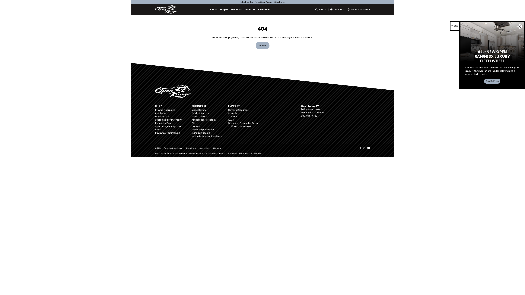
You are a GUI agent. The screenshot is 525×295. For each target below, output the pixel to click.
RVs (212, 9)
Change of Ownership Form (243, 123)
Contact (232, 116)
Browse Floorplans (165, 110)
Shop (223, 9)
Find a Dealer (162, 116)
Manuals (232, 113)
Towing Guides (199, 116)
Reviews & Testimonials (167, 133)
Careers (196, 126)
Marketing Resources (203, 129)
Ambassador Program (204, 119)
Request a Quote (164, 123)
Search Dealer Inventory (168, 119)
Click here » (279, 2)
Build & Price (492, 81)
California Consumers (239, 126)
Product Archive (200, 113)
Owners (235, 9)
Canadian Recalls (201, 133)
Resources (264, 9)
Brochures (160, 113)
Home (262, 45)
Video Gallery (199, 110)
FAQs (231, 119)
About (249, 9)
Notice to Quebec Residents (207, 136)
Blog (194, 123)
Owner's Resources (238, 110)
